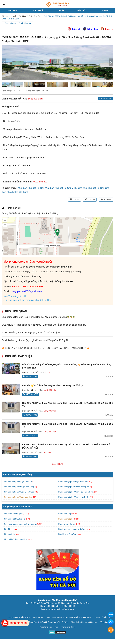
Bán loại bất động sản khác (16, 539)
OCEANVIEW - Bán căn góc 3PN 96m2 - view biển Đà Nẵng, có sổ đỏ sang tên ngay (44, 325)
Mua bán (12, 10)
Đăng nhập (92, 29)
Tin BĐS (104, 10)
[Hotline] (4, 623)
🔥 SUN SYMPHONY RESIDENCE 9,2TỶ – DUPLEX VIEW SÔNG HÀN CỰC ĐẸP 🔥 (45, 348)
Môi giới (81, 10)
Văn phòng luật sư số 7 (15, 617)
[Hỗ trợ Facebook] (111, 622)
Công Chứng (86, 617)
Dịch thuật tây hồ (71, 617)
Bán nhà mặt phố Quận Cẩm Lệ (18, 481)
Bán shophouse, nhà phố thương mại (20, 524)
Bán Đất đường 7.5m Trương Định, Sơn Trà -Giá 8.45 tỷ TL (31, 332)
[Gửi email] (111, 630)
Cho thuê (38, 10)
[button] (111, 62)
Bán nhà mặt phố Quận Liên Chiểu (19, 492)
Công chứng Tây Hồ (35, 617)
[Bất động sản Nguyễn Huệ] (57, 4)
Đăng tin (109, 29)
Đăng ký (76, 29)
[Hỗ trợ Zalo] (111, 615)
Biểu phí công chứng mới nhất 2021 (54, 622)
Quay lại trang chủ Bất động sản (18, 23)
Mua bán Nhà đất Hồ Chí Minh (61, 188)
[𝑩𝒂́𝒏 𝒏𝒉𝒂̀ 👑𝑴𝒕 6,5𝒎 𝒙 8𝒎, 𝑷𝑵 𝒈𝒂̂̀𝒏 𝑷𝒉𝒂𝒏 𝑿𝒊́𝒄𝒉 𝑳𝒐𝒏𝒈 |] (11, 389)
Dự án (61, 10)
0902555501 (106, 98)
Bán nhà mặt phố (66, 519)
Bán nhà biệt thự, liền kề (14, 519)
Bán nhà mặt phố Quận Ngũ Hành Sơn (75, 492)
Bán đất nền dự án (66, 524)
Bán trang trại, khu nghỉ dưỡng (72, 529)
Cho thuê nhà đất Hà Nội (91, 188)
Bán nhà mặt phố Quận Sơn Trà (18, 497)
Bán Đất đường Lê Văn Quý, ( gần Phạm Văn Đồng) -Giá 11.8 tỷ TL (35, 340)
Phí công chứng (31, 622)
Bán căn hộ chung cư (13, 514)
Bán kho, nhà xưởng (67, 534)
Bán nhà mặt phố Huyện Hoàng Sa (74, 487)
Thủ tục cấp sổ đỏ (101, 617)
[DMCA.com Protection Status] (57, 632)
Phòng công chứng (68, 627)
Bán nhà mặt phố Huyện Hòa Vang (19, 487)
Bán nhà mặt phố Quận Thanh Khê (74, 497)
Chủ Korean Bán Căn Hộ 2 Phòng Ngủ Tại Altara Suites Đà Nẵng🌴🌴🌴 (38, 317)
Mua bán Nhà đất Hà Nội (31, 188)
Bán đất (7, 529)
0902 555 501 (40, 181)
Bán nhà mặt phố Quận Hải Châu (73, 481)
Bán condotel (9, 534)
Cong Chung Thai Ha (54, 617)
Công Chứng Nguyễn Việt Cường (84, 622)
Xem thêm (57, 464)
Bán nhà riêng (64, 514)
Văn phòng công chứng (49, 627)
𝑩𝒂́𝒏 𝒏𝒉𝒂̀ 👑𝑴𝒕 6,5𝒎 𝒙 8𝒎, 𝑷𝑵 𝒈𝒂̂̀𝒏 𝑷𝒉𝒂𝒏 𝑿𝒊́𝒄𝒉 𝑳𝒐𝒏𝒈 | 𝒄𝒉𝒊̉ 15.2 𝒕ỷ (52, 385)
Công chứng (104, 622)
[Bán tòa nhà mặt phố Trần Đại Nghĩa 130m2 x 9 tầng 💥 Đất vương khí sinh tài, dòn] (11, 368)
